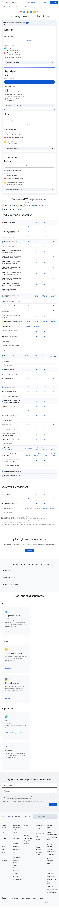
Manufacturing (16, 857)
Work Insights (16, 838)
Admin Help (50, 830)
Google (4, 898)
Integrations (39, 844)
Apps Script (4, 860)
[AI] (25, 7)
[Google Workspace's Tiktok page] (29, 817)
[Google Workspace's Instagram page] (23, 817)
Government (16, 870)
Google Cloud (50, 873)
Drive (3, 841)
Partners (38, 839)
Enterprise (15, 852)
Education (15, 873)
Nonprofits (15, 876)
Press (48, 863)
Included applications (5, 826)
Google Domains (51, 876)
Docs (3, 844)
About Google (14, 898)
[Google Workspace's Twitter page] (12, 817)
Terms (41, 898)
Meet (3, 832)
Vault (14, 835)
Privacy (35, 898)
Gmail (3, 830)
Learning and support (51, 826)
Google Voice (27, 841)
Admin (14, 830)
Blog (9, 816)
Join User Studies (51, 892)
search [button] (35, 817)
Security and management (17, 826)
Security (38, 830)
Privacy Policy (40, 801)
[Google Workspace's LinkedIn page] (19, 817)
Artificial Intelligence (18, 879)
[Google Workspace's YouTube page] (16, 817)
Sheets (3, 846)
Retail (14, 855)
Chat (3, 835)
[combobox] (29, 791)
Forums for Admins (52, 842)
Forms (3, 852)
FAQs (37, 836)
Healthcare (15, 868)
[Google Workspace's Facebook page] (26, 817)
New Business (16, 846)
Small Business (17, 849)
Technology (16, 865)
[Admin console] (31, 2)
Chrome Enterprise (51, 879)
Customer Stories (40, 833)
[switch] (27, 23)
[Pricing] (31, 7)
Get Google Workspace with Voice (15, 733)
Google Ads (50, 886)
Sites (3, 855)
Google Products (25, 898)
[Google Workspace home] (8, 2)
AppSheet (26, 843)
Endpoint (15, 832)
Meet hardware (28, 838)
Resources (39, 825)
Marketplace (39, 842)
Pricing (26, 825)
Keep (3, 857)
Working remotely (40, 828)
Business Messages (52, 889)
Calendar (4, 838)
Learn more (8, 631)
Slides (3, 849)
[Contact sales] (42, 2)
